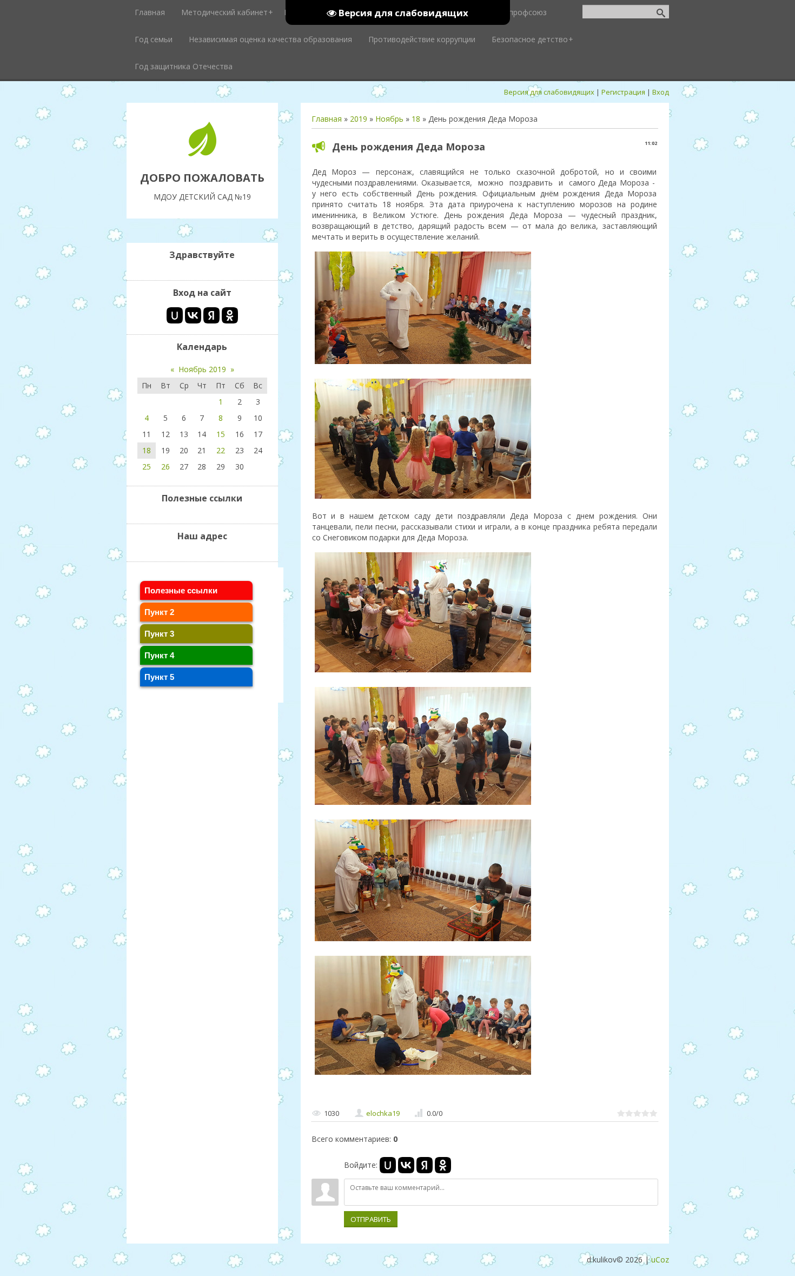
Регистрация (623, 92)
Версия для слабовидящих (549, 92)
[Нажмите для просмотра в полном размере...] (423, 364)
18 (416, 119)
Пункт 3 (159, 633)
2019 (358, 119)
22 (220, 450)
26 (165, 466)
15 (220, 434)
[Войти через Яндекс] (424, 1165)
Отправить (370, 1219)
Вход (660, 92)
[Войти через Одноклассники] (443, 1165)
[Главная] (202, 153)
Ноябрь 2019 (202, 369)
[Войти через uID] (388, 1165)
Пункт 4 (159, 655)
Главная (327, 119)
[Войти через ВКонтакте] (406, 1165)
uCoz (660, 1259)
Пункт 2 (159, 612)
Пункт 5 (159, 677)
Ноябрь (389, 119)
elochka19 (383, 1113)
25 (146, 466)
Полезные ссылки (180, 590)
